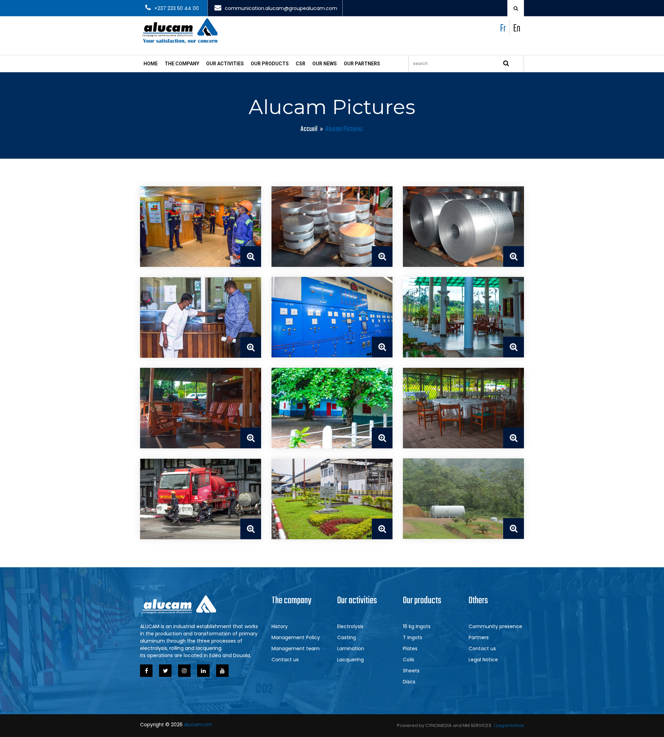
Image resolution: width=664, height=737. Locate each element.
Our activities (225, 63)
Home (151, 63)
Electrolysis (350, 626)
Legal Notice (483, 659)
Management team (295, 648)
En (516, 29)
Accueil (309, 129)
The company (182, 63)
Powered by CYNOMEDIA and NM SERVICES (444, 725)
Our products (270, 63)
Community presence (495, 626)
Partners (479, 637)
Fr (503, 29)
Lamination (350, 648)
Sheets (411, 670)
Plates (410, 648)
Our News (324, 63)
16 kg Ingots (417, 626)
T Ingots (412, 637)
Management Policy (295, 637)
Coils (408, 659)
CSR (300, 63)
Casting (346, 637)
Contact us (285, 659)
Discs (409, 681)
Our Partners (362, 63)
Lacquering (350, 659)
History (279, 626)
